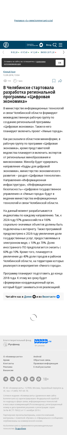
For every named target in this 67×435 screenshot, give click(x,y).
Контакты (8, 363)
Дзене (28, 296)
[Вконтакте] (12, 379)
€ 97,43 (24, 52)
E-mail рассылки (42, 366)
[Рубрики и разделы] (60, 44)
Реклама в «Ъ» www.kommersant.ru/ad (33, 20)
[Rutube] (32, 379)
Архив (6, 359)
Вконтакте (49, 296)
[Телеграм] (5, 379)
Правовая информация (46, 363)
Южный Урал (9, 71)
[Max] (38, 379)
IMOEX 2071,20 (47, 52)
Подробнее (20, 428)
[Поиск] (54, 44)
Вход (48, 44)
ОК (59, 62)
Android (37, 356)
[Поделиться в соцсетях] (60, 81)
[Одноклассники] (25, 379)
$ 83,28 (14, 52)
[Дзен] (18, 379)
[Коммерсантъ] (6, 45)
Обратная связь (42, 359)
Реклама (7, 366)
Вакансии (8, 370)
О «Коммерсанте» (13, 356)
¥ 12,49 (34, 52)
